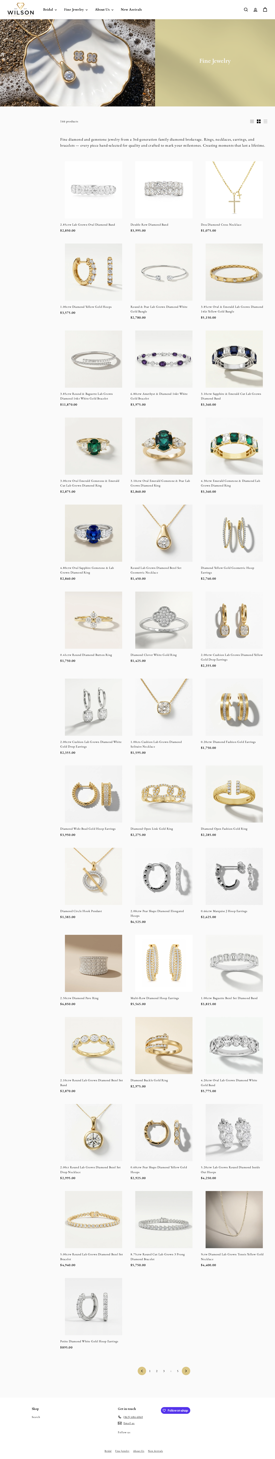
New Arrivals (131, 9)
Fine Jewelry (74, 9)
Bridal (48, 9)
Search (36, 1417)
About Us (103, 9)
